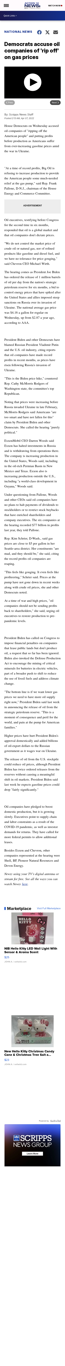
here (25, 884)
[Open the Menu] (6, 5)
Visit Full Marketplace (49, 908)
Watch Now (54, 6)
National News (18, 31)
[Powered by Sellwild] (55, 1121)
